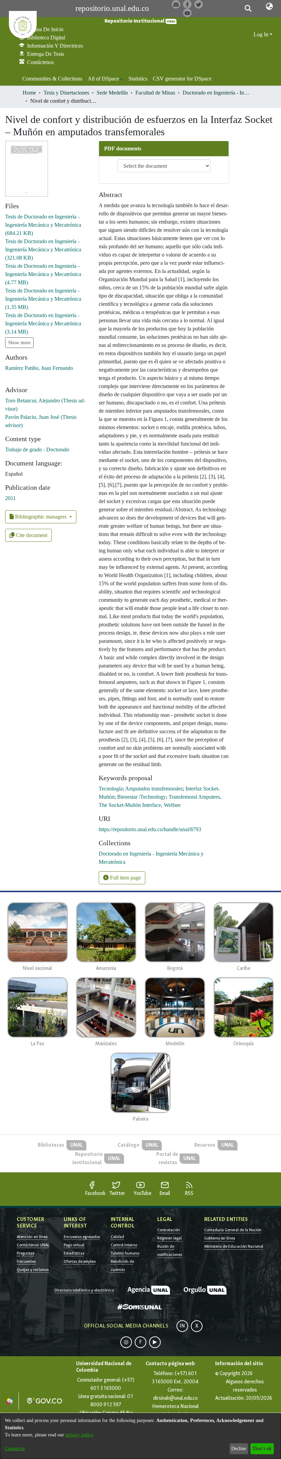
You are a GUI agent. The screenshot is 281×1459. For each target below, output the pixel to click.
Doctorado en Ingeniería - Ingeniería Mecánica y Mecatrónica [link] (217, 93)
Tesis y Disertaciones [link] (66, 93)
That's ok (262, 1448)
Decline (238, 1448)
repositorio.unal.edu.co (112, 8)
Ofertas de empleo (80, 1261)
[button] (248, 8)
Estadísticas (74, 1253)
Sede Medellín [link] (112, 93)
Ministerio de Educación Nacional (233, 1246)
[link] (43, 225)
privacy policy (79, 1434)
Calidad (117, 1236)
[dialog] (140, 1436)
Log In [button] (262, 34)
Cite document (30, 535)
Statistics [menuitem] (138, 79)
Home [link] (29, 93)
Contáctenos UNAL (33, 1245)
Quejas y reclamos (33, 1269)
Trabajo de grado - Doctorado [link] (37, 449)
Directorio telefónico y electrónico (84, 1290)
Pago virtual (74, 1245)
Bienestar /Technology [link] (141, 797)
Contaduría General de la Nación (232, 1230)
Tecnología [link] (111, 788)
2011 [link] (10, 498)
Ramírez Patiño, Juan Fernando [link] (39, 368)
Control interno (124, 1245)
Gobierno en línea (219, 1238)
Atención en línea (32, 1236)
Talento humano (125, 1253)
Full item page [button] (125, 878)
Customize (15, 1448)
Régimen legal (169, 1238)
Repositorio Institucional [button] (135, 21)
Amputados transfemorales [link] (154, 788)
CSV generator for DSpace (182, 79)
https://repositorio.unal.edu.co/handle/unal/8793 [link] (150, 829)
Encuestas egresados (82, 1236)
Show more (19, 342)
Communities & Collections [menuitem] (52, 79)
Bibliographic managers (41, 517)
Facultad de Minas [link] (155, 93)
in (182, 1326)
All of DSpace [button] (103, 79)
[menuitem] (105, 79)
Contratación (168, 1230)
